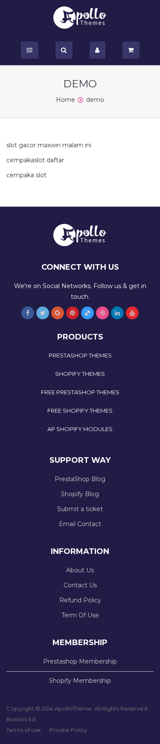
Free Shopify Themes (80, 410)
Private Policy (68, 729)
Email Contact (80, 524)
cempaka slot (26, 175)
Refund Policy (80, 600)
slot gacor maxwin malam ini (48, 145)
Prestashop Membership (80, 661)
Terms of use (23, 729)
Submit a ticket (80, 509)
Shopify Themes (80, 373)
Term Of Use (80, 615)
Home (65, 100)
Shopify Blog (80, 494)
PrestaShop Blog (80, 479)
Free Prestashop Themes (80, 392)
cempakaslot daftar (35, 160)
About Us (80, 570)
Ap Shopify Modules (80, 429)
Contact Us (80, 585)
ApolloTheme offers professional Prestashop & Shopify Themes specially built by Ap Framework (80, 17)
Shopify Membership (80, 680)
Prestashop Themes (80, 355)
